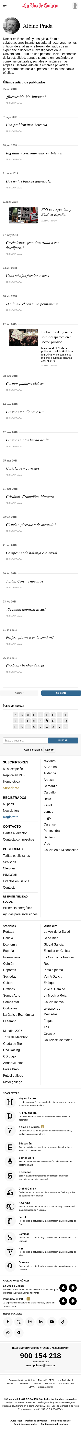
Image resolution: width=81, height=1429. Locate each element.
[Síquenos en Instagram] (30, 1321)
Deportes (9, 970)
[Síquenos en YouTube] (52, 1321)
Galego (49, 749)
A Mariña (50, 773)
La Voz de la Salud (57, 931)
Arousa (49, 779)
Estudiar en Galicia (57, 950)
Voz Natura (49, 1383)
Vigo (47, 843)
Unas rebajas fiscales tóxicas (27, 275)
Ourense (50, 824)
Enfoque (49, 983)
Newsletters (11, 810)
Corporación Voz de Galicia (22, 1380)
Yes (46, 1027)
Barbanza (50, 786)
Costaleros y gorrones (22, 468)
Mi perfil (8, 804)
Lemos (48, 811)
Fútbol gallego (13, 1075)
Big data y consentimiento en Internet (34, 152)
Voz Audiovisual (65, 1380)
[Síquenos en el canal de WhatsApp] (8, 1332)
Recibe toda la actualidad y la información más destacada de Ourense (47, 1266)
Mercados (50, 1014)
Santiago (50, 837)
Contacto (9, 887)
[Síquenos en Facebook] (8, 1321)
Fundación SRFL (46, 1380)
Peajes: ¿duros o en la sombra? (30, 637)
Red (47, 963)
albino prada (14, 310)
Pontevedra (52, 830)
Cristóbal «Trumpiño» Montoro (30, 496)
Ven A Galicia (53, 976)
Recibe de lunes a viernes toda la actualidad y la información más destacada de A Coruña (47, 1206)
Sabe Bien (51, 938)
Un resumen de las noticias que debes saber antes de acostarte (44, 1116)
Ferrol (48, 805)
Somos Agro (11, 995)
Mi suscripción (13, 768)
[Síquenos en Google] (19, 1332)
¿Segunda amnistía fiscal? (26, 609)
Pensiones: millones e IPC (25, 411)
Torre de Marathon (16, 1037)
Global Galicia (54, 944)
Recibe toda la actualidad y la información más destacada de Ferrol (47, 1220)
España (8, 950)
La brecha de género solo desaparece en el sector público (57, 336)
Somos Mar (11, 1002)
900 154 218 (40, 1355)
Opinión (8, 963)
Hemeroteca (11, 781)
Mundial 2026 (12, 1031)
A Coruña (50, 767)
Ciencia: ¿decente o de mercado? (31, 524)
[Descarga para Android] (73, 1288)
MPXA (31, 1387)
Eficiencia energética (17, 908)
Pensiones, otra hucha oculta (28, 439)
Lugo (47, 818)
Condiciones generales (25, 1424)
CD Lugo (9, 1056)
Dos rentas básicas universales (29, 181)
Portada (8, 931)
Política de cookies (61, 1421)
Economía (10, 944)
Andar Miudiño (13, 1063)
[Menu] (5, 5)
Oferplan (9, 868)
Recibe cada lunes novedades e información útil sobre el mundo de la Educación (45, 1147)
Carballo (50, 792)
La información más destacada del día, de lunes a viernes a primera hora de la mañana (47, 1102)
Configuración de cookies (54, 1424)
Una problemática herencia (26, 124)
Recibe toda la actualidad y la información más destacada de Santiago (47, 1237)
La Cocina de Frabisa (59, 957)
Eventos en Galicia (16, 881)
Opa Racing (11, 1050)
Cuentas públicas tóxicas (24, 383)
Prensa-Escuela (66, 1383)
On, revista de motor (58, 1040)
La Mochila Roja (55, 995)
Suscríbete (11, 788)
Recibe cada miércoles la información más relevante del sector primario (45, 1161)
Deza (47, 799)
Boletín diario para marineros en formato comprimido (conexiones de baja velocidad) (43, 1175)
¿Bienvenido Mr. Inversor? (26, 96)
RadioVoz (11, 1383)
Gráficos (9, 989)
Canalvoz (36, 1383)
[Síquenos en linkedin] (41, 1321)
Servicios (9, 862)
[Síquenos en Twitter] (19, 1321)
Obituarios (10, 1008)
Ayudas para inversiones (20, 914)
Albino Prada (14, 103)
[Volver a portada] (40, 5)
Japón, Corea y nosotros (24, 581)
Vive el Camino (54, 989)
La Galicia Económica (18, 1014)
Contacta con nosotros (18, 839)
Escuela (49, 1033)
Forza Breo (11, 1069)
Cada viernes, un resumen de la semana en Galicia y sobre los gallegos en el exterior (47, 1192)
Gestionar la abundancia (25, 665)
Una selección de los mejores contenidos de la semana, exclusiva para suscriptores (45, 1130)
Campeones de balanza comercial (31, 552)
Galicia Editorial (45, 1387)
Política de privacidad (36, 1421)
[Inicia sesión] (74, 5)
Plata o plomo (53, 970)
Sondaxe (24, 1383)
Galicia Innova (54, 1002)
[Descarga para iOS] (63, 1288)
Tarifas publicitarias (16, 855)
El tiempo (9, 1021)
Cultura (8, 983)
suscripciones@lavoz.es (40, 1365)
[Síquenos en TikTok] (63, 1321)
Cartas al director (15, 833)
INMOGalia (10, 875)
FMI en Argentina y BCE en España (56, 212)
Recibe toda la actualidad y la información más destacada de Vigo (47, 1251)
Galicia (8, 938)
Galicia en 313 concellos (61, 850)
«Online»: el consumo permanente (32, 303)
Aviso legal (16, 1421)
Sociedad (10, 976)
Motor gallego (12, 1082)
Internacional (12, 957)
